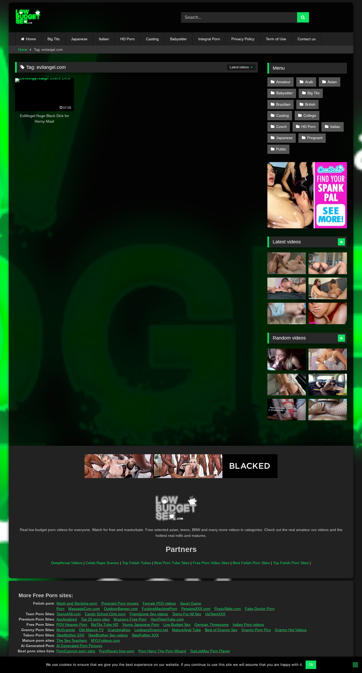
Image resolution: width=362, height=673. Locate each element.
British (310, 104)
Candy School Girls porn (105, 614)
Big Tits (53, 39)
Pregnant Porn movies (120, 603)
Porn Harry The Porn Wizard (162, 651)
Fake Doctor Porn (260, 609)
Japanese (79, 39)
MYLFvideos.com (105, 640)
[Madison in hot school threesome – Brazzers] (327, 288)
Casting (152, 39)
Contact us (307, 39)
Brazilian (283, 104)
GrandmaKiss (119, 630)
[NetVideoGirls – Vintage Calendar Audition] (286, 313)
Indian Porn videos (248, 624)
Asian (332, 82)
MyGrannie (65, 630)
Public (281, 149)
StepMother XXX (70, 635)
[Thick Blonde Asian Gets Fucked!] (327, 263)
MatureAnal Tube (186, 630)
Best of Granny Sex (221, 630)
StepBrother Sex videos (108, 635)
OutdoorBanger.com (121, 609)
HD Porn (127, 39)
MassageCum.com (84, 609)
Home (31, 39)
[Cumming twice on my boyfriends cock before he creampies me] (286, 384)
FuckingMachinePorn (159, 609)
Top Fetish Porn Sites (291, 563)
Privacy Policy (242, 39)
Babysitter (178, 39)
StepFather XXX (145, 635)
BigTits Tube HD (104, 624)
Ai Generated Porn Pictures (79, 646)
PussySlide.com (227, 609)
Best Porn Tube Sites (171, 563)
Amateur (283, 82)
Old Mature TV (91, 630)
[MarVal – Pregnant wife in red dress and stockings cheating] (286, 410)
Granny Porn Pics (256, 630)
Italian (104, 39)
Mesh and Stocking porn (76, 603)
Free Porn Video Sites (211, 563)
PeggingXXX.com (195, 609)
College (309, 115)
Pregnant (315, 138)
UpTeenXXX (215, 614)
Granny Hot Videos (291, 630)
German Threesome (212, 624)
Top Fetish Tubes (136, 563)
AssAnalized (66, 619)
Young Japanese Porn (140, 624)
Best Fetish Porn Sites (251, 563)
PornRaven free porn (116, 651)
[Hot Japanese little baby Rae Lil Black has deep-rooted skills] (327, 384)
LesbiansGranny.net (151, 630)
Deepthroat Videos (66, 563)
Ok (311, 665)
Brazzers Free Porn (130, 619)
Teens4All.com (68, 614)
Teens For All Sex (186, 614)
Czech (281, 126)
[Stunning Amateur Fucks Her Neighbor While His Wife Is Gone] (327, 313)
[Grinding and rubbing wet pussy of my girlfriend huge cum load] (327, 410)
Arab (309, 82)
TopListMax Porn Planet (210, 651)
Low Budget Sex (177, 624)
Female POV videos (159, 603)
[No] (355, 664)
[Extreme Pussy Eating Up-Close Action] (286, 288)
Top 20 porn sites (95, 619)
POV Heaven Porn (71, 624)
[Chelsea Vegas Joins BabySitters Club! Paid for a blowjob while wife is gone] (286, 359)
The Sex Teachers (71, 640)
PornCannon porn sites (75, 651)
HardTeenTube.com (167, 619)
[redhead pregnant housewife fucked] (327, 359)
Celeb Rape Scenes (102, 563)
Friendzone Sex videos (149, 614)
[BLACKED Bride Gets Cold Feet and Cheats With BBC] (286, 263)
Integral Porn (209, 39)
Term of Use (276, 39)
